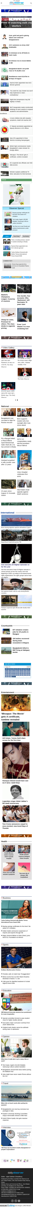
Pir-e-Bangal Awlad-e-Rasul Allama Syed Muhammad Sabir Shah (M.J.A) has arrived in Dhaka (8, 443)
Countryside (6, 626)
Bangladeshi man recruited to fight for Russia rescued (8, 420)
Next (30, 365)
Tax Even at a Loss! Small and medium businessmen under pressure (21, 228)
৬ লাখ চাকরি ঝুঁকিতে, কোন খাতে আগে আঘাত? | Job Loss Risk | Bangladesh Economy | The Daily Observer (25, 363)
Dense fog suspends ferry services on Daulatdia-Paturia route (20, 266)
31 (13, 676)
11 (17, 672)
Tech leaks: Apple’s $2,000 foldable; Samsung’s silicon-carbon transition (20, 221)
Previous (2, 365)
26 (21, 675)
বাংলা (14, 0)
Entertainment (7, 692)
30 (10, 676)
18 (17, 673)
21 (28, 673)
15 (6, 673)
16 (10, 673)
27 (25, 675)
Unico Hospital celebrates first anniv (22, 474)
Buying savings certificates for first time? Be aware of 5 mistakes (20, 214)
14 (28, 672)
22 (6, 675)
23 (10, 675)
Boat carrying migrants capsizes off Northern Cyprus (16, 527)
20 (25, 673)
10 (13, 672)
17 (13, 673)
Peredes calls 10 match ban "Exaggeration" (16, 974)
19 (21, 673)
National (5, 406)
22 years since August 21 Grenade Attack (8, 493)
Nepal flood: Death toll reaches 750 (11, 542)
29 (6, 676)
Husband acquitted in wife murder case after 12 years (8, 462)
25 (17, 675)
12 (21, 672)
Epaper (18, 0)
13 (25, 672)
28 (28, 675)
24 (13, 675)
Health (4, 841)
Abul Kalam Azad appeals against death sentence (23, 492)
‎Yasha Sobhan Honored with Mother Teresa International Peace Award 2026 (19, 254)
